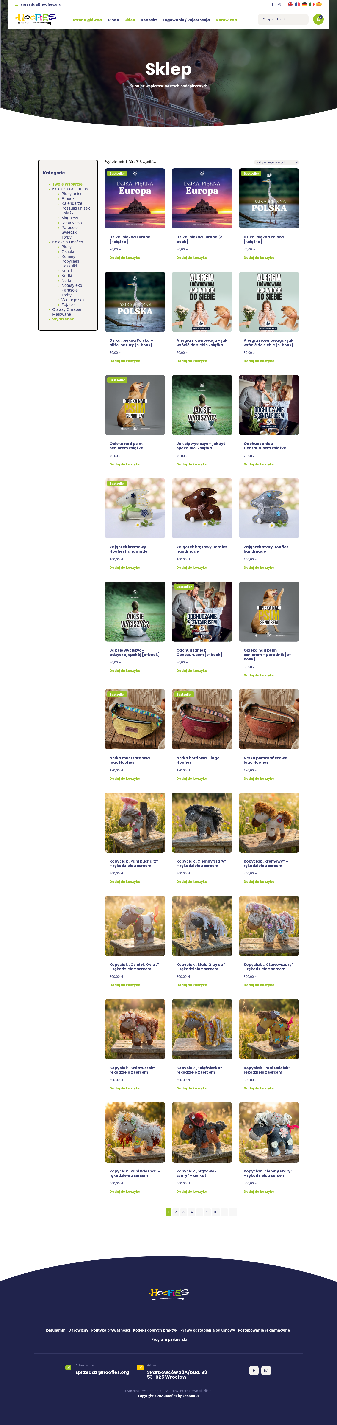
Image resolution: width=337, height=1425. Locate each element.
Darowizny (78, 1330)
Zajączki (69, 304)
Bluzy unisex (73, 193)
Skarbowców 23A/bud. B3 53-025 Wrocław (177, 1374)
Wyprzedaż (63, 319)
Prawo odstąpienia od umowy (207, 1330)
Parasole (69, 227)
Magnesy (69, 218)
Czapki (67, 251)
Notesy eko (71, 222)
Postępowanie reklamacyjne (264, 1330)
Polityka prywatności (110, 1330)
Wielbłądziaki (73, 300)
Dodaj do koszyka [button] (125, 257)
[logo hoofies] (35, 19)
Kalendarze (71, 203)
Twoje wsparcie (67, 184)
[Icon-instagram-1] (279, 4)
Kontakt (149, 19)
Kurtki (66, 275)
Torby (66, 237)
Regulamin (56, 1330)
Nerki (66, 280)
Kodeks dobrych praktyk (155, 1330)
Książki (68, 213)
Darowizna (226, 19)
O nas (113, 19)
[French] (298, 4)
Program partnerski (169, 1339)
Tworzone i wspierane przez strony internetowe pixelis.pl (169, 1390)
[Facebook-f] (272, 4)
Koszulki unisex (75, 208)
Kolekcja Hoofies (67, 242)
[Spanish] (319, 4)
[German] (305, 4)
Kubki (66, 271)
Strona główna (87, 19)
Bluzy (66, 247)
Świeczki (69, 232)
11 (224, 1212)
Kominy (68, 256)
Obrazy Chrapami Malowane (68, 312)
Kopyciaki (70, 261)
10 (216, 1212)
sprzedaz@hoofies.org (102, 1372)
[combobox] (283, 19)
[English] (291, 4)
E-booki (68, 198)
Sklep (129, 19)
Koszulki (69, 266)
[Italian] (312, 4)
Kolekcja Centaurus (70, 189)
